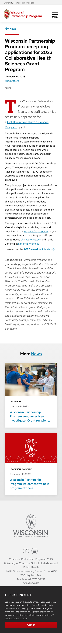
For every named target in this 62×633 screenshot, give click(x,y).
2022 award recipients (37, 249)
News (13, 28)
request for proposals (36, 231)
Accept (31, 624)
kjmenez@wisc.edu (28, 243)
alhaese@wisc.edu (31, 239)
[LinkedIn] (34, 551)
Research (12, 80)
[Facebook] (26, 551)
